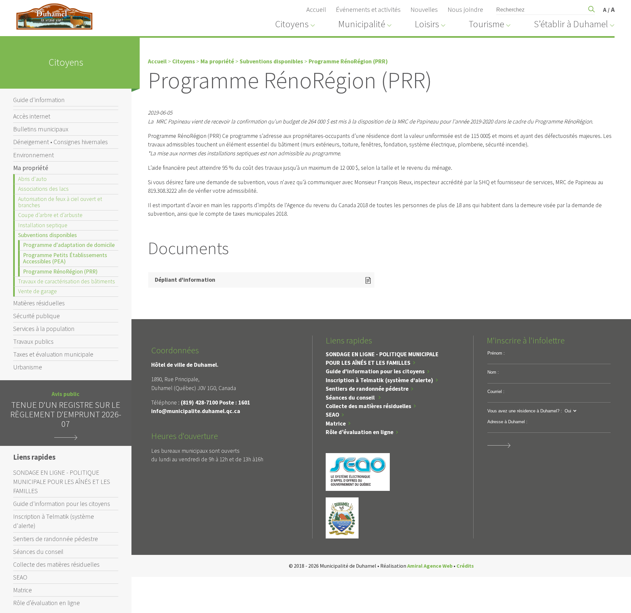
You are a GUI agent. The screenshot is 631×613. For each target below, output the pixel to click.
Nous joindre (465, 9)
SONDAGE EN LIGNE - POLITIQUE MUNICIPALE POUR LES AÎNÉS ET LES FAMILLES (61, 482)
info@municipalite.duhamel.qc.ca (195, 411)
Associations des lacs (43, 188)
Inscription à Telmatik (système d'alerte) (53, 521)
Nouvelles (424, 9)
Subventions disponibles (47, 235)
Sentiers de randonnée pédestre (55, 539)
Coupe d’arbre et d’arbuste (50, 215)
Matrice (22, 590)
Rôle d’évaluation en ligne (46, 603)
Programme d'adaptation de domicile (69, 245)
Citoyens (183, 61)
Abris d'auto (32, 179)
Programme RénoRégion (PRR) (60, 271)
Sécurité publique (36, 316)
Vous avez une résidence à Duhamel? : (524, 411)
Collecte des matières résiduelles (56, 564)
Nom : (493, 372)
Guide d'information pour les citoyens (61, 504)
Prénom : (496, 353)
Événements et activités (368, 9)
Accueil (316, 9)
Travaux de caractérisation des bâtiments (66, 281)
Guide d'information (39, 100)
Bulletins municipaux (40, 129)
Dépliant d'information (185, 279)
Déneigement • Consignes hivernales (60, 142)
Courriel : (495, 391)
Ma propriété (30, 168)
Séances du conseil (38, 552)
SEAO (20, 577)
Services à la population (44, 329)
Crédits (465, 565)
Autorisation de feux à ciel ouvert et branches (60, 202)
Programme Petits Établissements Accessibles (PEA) (65, 258)
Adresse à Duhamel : (507, 422)
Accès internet (31, 116)
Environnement (33, 155)
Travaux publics (33, 341)
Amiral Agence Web (430, 565)
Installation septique (42, 225)
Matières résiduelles (39, 303)
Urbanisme (27, 367)
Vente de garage (37, 291)
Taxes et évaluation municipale (53, 354)
